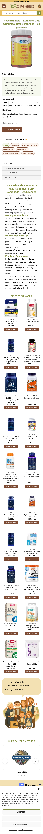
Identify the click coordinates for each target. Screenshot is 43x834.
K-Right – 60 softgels (31, 321)
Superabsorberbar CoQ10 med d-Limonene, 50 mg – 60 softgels (11, 399)
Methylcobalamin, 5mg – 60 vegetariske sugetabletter (11, 360)
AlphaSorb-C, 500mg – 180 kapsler (32, 516)
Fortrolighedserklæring (26, 830)
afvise (21, 818)
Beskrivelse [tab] (9, 163)
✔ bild (5, 145)
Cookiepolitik (13, 830)
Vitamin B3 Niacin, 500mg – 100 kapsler (11, 516)
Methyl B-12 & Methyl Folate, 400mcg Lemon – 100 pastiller (32, 360)
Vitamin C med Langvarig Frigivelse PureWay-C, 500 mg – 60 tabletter (11, 478)
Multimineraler (8, 149)
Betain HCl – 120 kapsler (32, 437)
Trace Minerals (28, 153)
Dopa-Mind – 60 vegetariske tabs (11, 588)
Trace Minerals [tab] (10, 173)
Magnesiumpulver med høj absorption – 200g (32, 589)
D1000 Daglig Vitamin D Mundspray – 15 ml (32, 552)
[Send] (39, 13)
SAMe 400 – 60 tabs (11, 626)
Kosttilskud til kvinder (30, 145)
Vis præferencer (21, 824)
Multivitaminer (22, 149)
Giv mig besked (12, 129)
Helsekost (15, 145)
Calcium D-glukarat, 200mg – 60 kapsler (11, 552)
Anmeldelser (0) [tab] (10, 178)
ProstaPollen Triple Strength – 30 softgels (32, 476)
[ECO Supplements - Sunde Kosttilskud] (21, 6)
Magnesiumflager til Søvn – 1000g (32, 663)
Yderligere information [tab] (14, 168)
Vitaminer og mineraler (11, 153)
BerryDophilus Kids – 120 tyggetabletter (32, 627)
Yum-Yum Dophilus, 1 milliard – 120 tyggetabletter (11, 664)
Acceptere (21, 812)
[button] (39, 789)
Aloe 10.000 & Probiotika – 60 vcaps (32, 397)
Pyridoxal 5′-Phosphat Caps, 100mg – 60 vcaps (11, 438)
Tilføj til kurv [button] (11, 329)
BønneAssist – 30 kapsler (11, 322)
